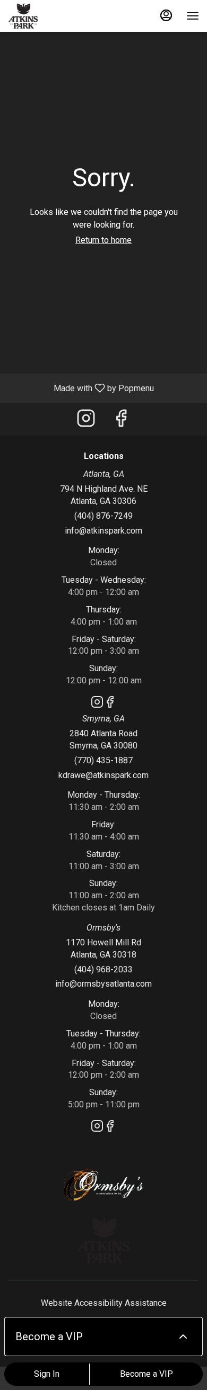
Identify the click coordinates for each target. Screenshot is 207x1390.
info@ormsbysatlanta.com (103, 984)
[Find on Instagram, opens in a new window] (86, 421)
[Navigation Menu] (192, 16)
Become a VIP (146, 1374)
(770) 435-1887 (103, 760)
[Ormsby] (103, 1184)
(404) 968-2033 (103, 969)
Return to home (103, 240)
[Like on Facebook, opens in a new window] (121, 421)
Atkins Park (103, 1240)
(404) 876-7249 (103, 516)
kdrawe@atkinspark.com (103, 775)
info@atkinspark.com (103, 531)
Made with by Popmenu (81, 388)
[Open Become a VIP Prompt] (183, 1336)
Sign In (46, 1374)
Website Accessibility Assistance (104, 1303)
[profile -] (166, 15)
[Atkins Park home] (56, 16)
